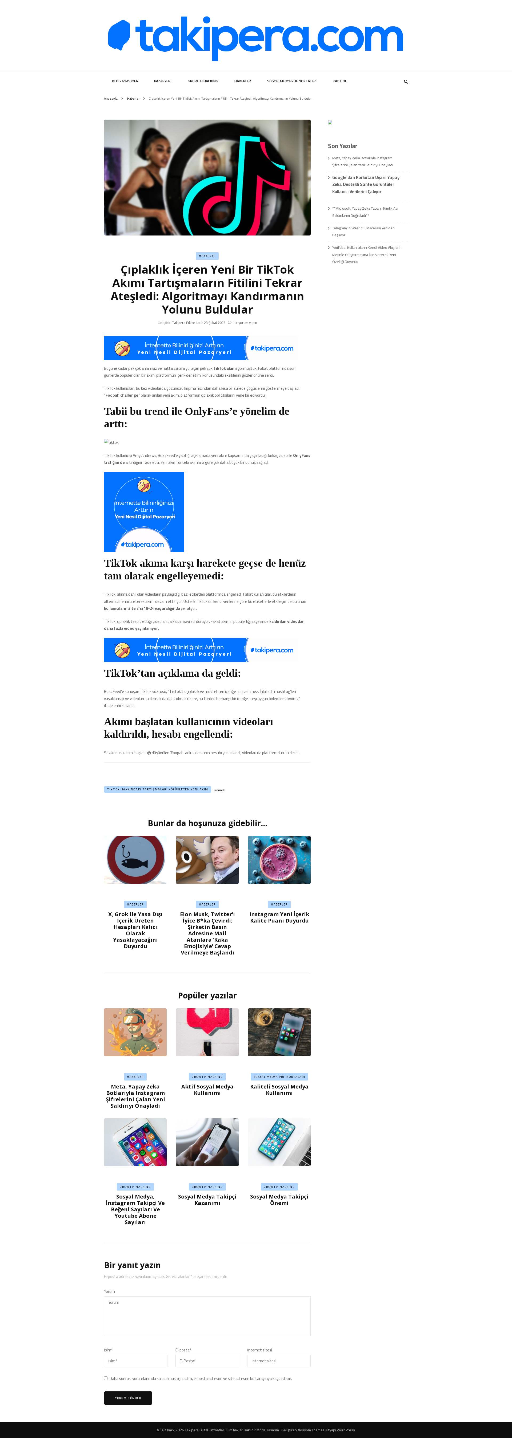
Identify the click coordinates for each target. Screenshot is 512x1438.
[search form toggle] (406, 82)
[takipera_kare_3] (144, 550)
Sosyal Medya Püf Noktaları (292, 81)
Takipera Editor (183, 322)
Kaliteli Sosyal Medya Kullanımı (279, 1089)
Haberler (242, 81)
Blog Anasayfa (125, 81)
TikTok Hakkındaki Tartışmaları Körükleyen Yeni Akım (157, 789)
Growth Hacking (203, 81)
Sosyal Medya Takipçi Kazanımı (207, 1200)
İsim (108, 1350)
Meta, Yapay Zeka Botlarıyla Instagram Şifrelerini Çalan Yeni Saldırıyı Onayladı (135, 1096)
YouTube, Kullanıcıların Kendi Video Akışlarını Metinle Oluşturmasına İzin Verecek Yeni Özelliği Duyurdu (367, 254)
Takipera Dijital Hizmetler (204, 1430)
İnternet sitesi (259, 1350)
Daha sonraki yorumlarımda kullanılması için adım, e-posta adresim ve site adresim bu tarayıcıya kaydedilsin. (201, 1378)
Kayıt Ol (340, 81)
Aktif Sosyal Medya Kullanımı (207, 1089)
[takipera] (201, 359)
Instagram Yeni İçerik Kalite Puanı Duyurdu (279, 917)
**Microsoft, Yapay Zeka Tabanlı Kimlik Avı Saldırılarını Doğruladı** (365, 212)
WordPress (346, 1430)
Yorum (109, 1291)
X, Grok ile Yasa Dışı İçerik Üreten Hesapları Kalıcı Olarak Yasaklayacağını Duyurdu (135, 930)
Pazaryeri (162, 81)
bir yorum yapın (245, 322)
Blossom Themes (311, 1430)
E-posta (183, 1350)
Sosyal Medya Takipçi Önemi (279, 1200)
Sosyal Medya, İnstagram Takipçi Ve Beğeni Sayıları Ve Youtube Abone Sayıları (135, 1209)
